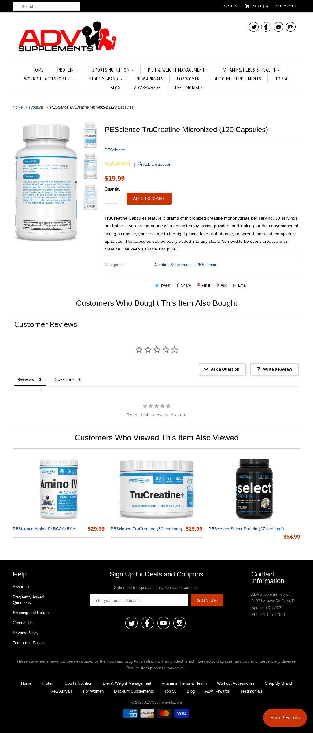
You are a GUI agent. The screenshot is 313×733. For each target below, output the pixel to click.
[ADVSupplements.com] (66, 37)
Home (38, 70)
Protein (65, 70)
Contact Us (23, 622)
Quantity (112, 189)
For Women (188, 79)
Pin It (206, 285)
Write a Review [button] (277, 369)
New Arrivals (150, 79)
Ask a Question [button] (225, 369)
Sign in (230, 6)
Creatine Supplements (174, 264)
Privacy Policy (26, 633)
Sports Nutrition (110, 70)
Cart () (259, 6)
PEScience (115, 149)
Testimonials (188, 87)
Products (36, 107)
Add (224, 285)
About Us (21, 587)
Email (243, 285)
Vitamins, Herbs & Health (249, 70)
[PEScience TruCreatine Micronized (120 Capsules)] (46, 182)
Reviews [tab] (25, 379)
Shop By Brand (103, 79)
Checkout (286, 6)
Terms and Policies (30, 643)
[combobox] (46, 6)
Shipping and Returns (32, 612)
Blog (115, 87)
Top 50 (282, 79)
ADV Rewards (147, 87)
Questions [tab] (64, 379)
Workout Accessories (47, 79)
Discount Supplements (237, 79)
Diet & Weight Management (176, 70)
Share (186, 285)
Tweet (165, 285)
